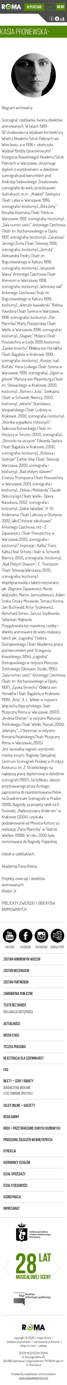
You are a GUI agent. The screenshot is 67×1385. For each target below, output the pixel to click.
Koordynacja (12, 1197)
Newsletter (57, 947)
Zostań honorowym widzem (21, 959)
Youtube (9, 947)
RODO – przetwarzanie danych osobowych (31, 1128)
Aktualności (11, 1023)
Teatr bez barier (14, 1005)
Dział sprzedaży (14, 1174)
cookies (42, 1346)
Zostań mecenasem (16, 970)
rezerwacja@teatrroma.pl (33, 1378)
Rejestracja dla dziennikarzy (23, 1058)
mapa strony (44, 1338)
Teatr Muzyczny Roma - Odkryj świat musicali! (11, 7)
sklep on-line (27, 1346)
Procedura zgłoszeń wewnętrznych (27, 1139)
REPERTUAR (34, 7)
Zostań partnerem (16, 982)
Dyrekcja (9, 1151)
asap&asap (30, 1374)
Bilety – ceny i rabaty (18, 1081)
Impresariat (11, 1208)
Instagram (41, 947)
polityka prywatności (19, 1342)
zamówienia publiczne (46, 1342)
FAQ (5, 1069)
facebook (25, 947)
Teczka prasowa (14, 1046)
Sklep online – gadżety (19, 1105)
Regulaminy (11, 1117)
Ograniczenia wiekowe (17, 1088)
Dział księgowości (15, 1185)
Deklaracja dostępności (18, 1012)
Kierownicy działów (16, 1162)
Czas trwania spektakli (18, 1093)
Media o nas (11, 1035)
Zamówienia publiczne (18, 993)
